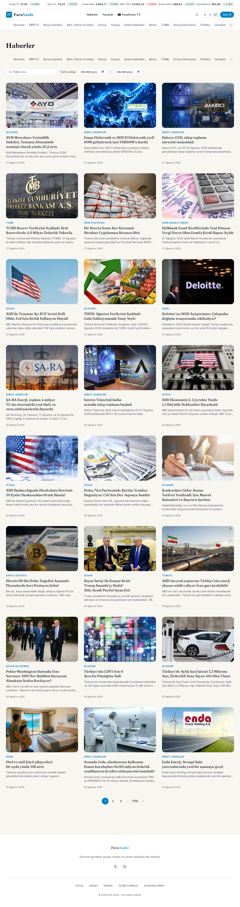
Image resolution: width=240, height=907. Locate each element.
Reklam (108, 885)
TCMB (165, 24)
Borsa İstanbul (52, 24)
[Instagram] (124, 866)
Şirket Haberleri (134, 24)
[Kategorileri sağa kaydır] (231, 25)
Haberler (92, 14)
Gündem (220, 24)
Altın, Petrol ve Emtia (80, 24)
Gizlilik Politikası (128, 885)
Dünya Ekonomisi (184, 24)
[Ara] (197, 14)
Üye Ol (227, 14)
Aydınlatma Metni (154, 885)
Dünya (102, 24)
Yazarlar (107, 14)
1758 (135, 801)
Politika (205, 24)
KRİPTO (34, 24)
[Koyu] (210, 14)
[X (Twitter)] (115, 866)
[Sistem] (215, 14)
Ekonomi (19, 24)
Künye (79, 885)
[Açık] (205, 14)
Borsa (153, 24)
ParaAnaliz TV (131, 14)
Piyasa (115, 24)
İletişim (93, 885)
